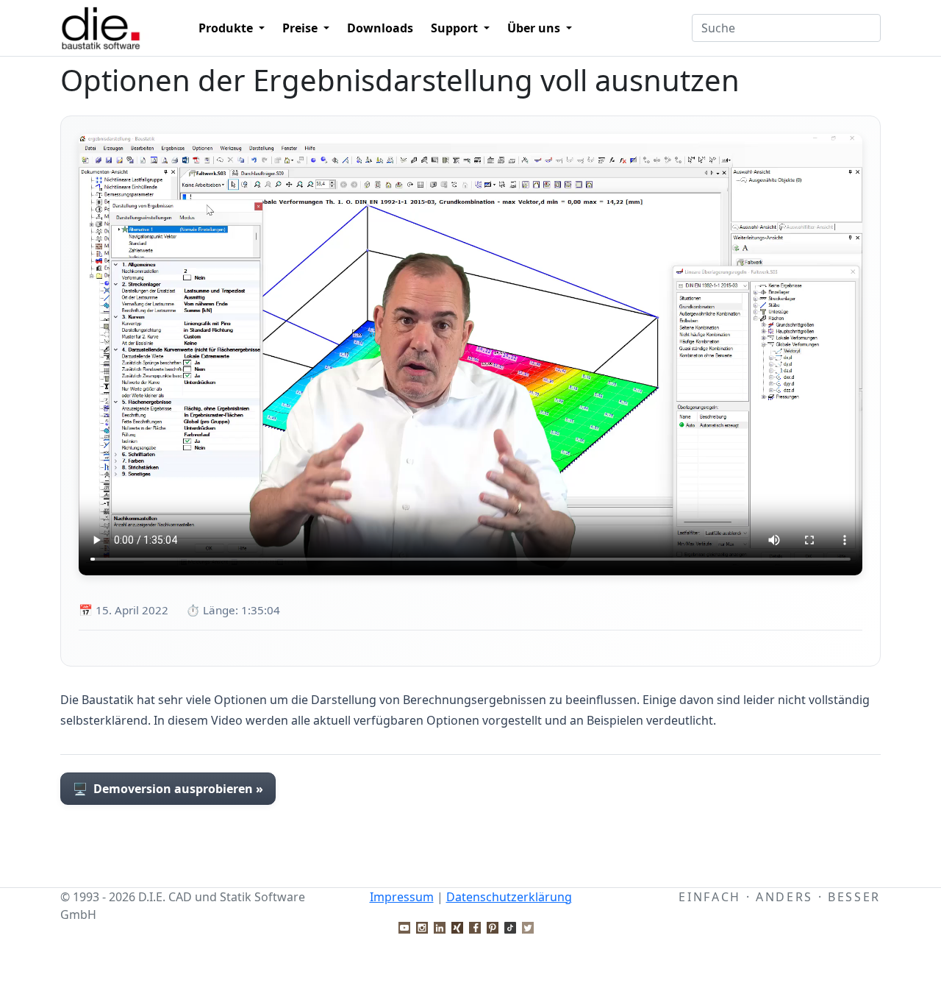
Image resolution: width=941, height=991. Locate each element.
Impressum (402, 897)
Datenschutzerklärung (509, 897)
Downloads (380, 28)
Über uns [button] (535, 28)
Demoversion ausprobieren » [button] (168, 789)
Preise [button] (301, 28)
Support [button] (456, 28)
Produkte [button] (227, 28)
